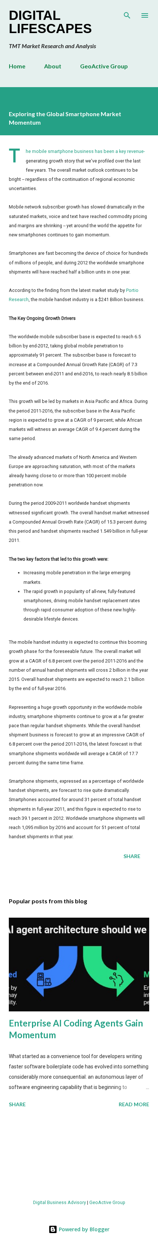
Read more (134, 1104)
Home (17, 66)
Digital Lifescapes (50, 22)
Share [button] (131, 856)
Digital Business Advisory (59, 1202)
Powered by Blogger (83, 1229)
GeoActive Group (104, 66)
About (52, 66)
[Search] (127, 13)
